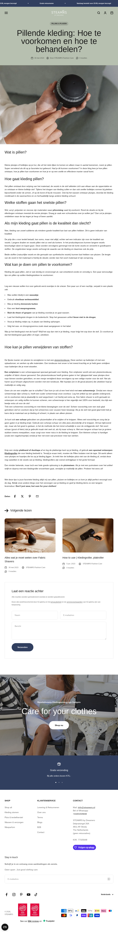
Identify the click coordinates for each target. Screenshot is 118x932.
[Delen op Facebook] (15, 496)
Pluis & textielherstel (14, 817)
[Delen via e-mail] (37, 496)
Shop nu (59, 725)
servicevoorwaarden (75, 602)
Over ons (41, 812)
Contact (40, 832)
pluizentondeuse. (62, 360)
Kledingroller (11, 453)
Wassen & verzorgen (14, 822)
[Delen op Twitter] (22, 496)
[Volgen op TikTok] (36, 894)
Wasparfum (10, 827)
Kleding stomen (12, 812)
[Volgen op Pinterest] (21, 894)
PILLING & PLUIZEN (59, 23)
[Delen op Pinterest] (30, 496)
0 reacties (83, 58)
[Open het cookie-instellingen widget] (4, 927)
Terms (40, 817)
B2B (39, 827)
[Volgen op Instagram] (14, 894)
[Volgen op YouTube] (29, 894)
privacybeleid (56, 602)
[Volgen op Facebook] (6, 894)
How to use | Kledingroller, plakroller (83, 557)
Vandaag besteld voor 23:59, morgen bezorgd (89, 3)
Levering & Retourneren (48, 807)
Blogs (39, 822)
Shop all (8, 807)
